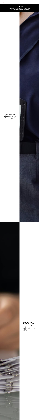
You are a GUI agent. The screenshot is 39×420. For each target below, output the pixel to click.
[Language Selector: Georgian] (4, 2)
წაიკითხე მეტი (25, 330)
